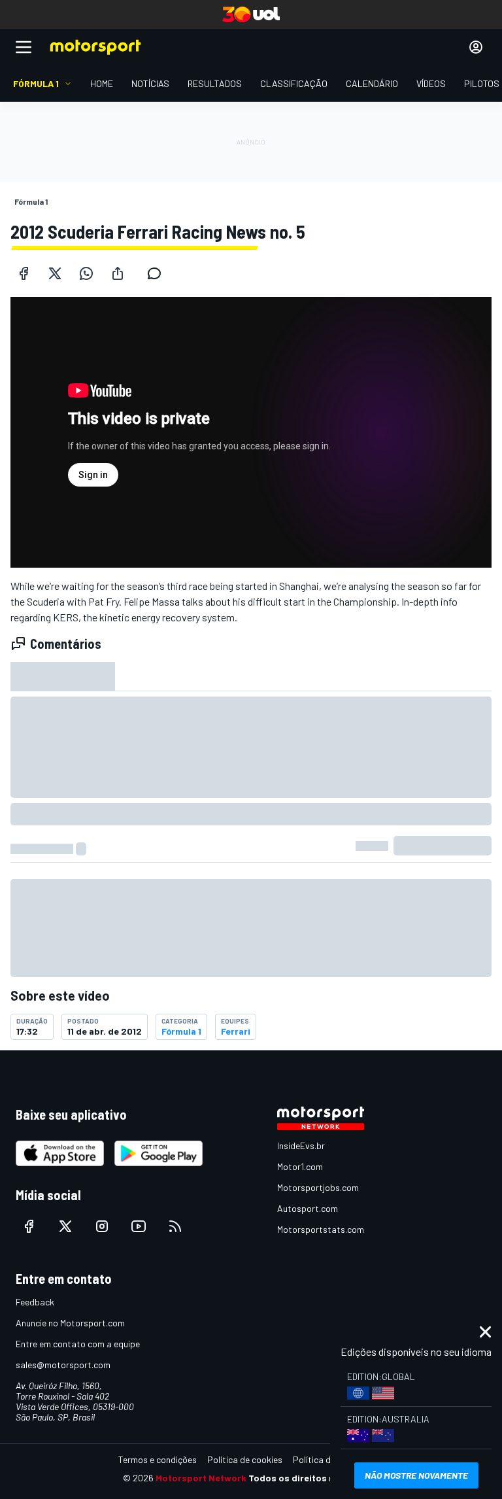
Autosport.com (307, 1208)
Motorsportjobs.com (318, 1187)
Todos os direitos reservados (313, 1477)
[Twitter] (55, 273)
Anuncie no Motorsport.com (70, 1322)
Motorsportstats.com (320, 1229)
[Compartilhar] (118, 273)
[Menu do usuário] (476, 47)
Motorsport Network (201, 1477)
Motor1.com (300, 1166)
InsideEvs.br (301, 1145)
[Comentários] (158, 273)
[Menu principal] (23, 47)
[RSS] (175, 1226)
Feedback (35, 1301)
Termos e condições (157, 1459)
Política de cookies (244, 1459)
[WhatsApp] (86, 273)
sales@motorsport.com (63, 1364)
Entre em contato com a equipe (78, 1343)
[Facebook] (23, 273)
